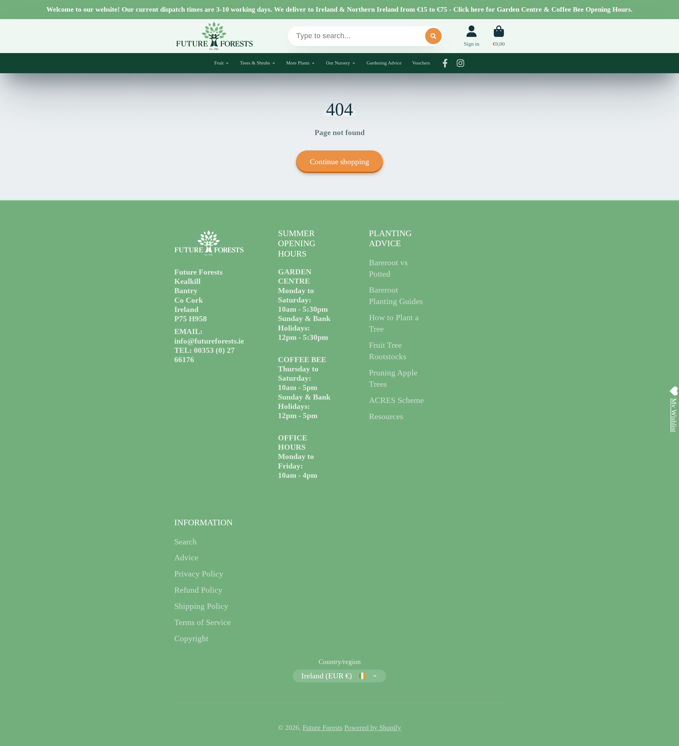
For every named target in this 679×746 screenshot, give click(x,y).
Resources (386, 416)
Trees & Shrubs (255, 63)
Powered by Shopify (372, 727)
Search (185, 541)
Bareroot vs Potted (388, 268)
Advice (186, 557)
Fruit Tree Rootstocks (387, 351)
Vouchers (421, 63)
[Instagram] (460, 63)
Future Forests (322, 727)
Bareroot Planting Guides (396, 295)
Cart (499, 35)
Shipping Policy (201, 606)
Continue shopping (339, 161)
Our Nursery (338, 63)
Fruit (219, 63)
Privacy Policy (198, 573)
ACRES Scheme (396, 400)
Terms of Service (202, 622)
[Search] (433, 36)
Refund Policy (198, 590)
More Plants (298, 63)
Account (471, 35)
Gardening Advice (384, 63)
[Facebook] (445, 63)
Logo (214, 36)
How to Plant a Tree (394, 323)
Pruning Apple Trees (393, 378)
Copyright (191, 638)
